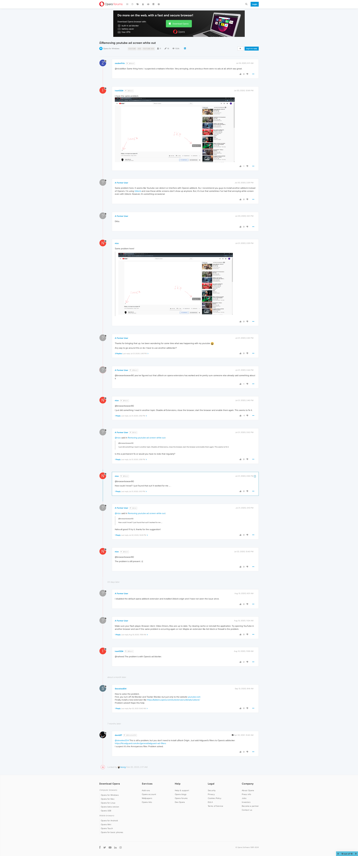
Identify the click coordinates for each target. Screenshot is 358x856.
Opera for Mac (108, 799)
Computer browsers (108, 790)
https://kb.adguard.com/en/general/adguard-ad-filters (140, 743)
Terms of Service (215, 806)
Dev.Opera (180, 802)
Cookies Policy (214, 798)
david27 (118, 735)
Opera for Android (109, 820)
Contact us (247, 810)
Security (211, 790)
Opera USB (106, 811)
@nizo (134, 432)
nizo (117, 243)
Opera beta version (110, 807)
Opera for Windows (111, 48)
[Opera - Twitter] (104, 847)
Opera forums (181, 798)
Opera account (149, 794)
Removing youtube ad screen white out (146, 437)
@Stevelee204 (131, 735)
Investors (246, 802)
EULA (210, 802)
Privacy (211, 794)
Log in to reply (251, 49)
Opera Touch (107, 828)
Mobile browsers (106, 815)
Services (147, 783)
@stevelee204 (122, 740)
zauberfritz (120, 63)
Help (177, 783)
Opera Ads (147, 802)
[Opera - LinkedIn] (115, 847)
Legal (211, 783)
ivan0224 (119, 90)
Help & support (182, 790)
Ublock (138, 191)
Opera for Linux (108, 803)
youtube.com (194, 697)
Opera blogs (180, 794)
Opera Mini (106, 824)
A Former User (121, 183)
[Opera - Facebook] (100, 847)
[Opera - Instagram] (120, 847)
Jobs (244, 798)
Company (248, 783)
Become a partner (250, 806)
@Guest (131, 63)
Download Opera (181, 23)
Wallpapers (147, 798)
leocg (123, 767)
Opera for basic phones (112, 832)
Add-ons (146, 790)
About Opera (248, 790)
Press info (246, 794)
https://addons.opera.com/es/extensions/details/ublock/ (173, 700)
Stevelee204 (120, 689)
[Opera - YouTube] (110, 847)
